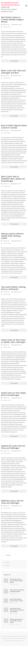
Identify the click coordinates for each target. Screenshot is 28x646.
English (7, 565)
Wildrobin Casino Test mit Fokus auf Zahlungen (12, 501)
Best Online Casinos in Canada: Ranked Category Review (12, 19)
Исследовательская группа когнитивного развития (10, 4)
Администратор (17, 24)
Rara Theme (7, 640)
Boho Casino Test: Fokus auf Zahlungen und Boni (13, 71)
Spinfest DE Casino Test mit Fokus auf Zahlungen (13, 446)
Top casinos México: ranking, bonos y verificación (13, 288)
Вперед (8, 555)
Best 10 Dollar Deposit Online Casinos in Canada (14, 126)
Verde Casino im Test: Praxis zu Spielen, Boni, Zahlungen (13, 340)
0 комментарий (6, 26)
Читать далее (14, 61)
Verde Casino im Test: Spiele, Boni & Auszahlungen (13, 393)
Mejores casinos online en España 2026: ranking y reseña (12, 235)
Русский (7, 562)
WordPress (20, 640)
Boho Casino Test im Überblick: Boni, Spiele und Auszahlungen (13, 178)
